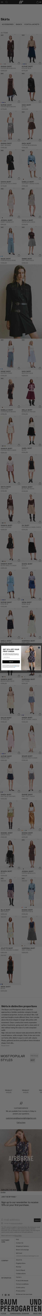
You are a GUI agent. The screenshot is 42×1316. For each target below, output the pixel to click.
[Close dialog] (39, 648)
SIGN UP (11, 661)
